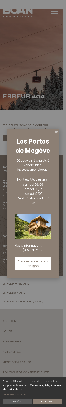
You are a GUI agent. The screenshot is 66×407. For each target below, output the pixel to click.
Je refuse (17, 401)
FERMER (54, 131)
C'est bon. (47, 401)
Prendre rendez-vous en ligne (33, 263)
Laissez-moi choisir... (16, 394)
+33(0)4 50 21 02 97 (28, 250)
